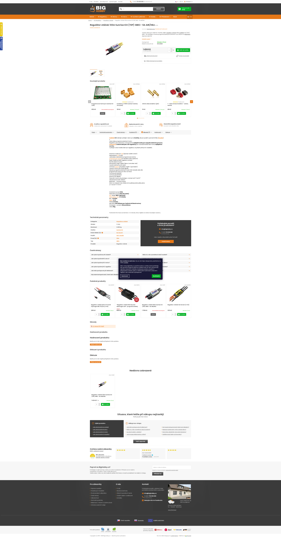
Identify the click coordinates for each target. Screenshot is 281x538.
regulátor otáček (171, 33)
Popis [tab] (93, 132)
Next (191, 101)
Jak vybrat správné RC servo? (100, 258)
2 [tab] (138, 118)
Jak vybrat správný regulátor (101, 434)
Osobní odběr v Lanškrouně (125, 495)
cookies (126, 262)
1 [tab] (137, 118)
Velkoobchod (95, 498)
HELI (151, 34)
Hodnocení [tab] (157, 132)
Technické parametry (105, 132)
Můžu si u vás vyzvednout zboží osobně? (155, 255)
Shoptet (189, 536)
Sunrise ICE (112, 144)
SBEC (118, 241)
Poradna (96, 1)
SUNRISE (181, 33)
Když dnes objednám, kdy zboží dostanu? (155, 266)
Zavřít (150, 59)
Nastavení (125, 276)
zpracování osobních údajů (172, 470)
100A (118, 238)
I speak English (113, 1)
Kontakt (120, 1)
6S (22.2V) (120, 233)
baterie (117, 167)
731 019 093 (169, 232)
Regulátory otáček (122, 221)
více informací (172, 510)
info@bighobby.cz (167, 229)
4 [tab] (141, 118)
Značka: (95, 27)
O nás (90, 1)
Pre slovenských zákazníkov (99, 493)
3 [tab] (140, 118)
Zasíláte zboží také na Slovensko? (153, 270)
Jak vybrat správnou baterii (101, 427)
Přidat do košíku (183, 50)
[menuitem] (92, 17)
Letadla (121, 235)
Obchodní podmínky (97, 500)
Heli (118, 235)
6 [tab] (143, 118)
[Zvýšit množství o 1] (171, 49)
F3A (118, 155)
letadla (160, 138)
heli (122, 154)
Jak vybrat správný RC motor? (100, 262)
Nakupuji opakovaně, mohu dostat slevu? (155, 262)
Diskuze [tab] (168, 132)
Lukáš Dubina (174, 536)
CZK (180, 1)
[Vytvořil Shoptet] (185, 536)
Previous (89, 101)
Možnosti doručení (152, 55)
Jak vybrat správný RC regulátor (101, 266)
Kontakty (119, 498)
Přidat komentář (95, 362)
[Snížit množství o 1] (171, 51)
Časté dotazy (121, 132)
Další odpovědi (140, 441)
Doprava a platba (96, 488)
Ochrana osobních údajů (98, 505)
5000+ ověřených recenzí (96, 451)
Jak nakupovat (104, 1)
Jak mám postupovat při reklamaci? (102, 270)
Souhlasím (156, 276)
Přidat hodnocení (96, 344)
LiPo (117, 197)
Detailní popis (146, 39)
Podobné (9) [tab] (133, 132)
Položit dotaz (166, 241)
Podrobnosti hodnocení (161, 29)
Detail (102, 113)
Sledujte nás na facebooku (153, 500)
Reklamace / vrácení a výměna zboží (101, 502)
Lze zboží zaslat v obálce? (134, 432)
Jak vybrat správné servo (100, 429)
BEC (110, 195)
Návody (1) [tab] (146, 132)
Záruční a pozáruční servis (124, 493)
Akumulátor (112, 197)
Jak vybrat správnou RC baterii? (101, 255)
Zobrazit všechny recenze (102, 457)
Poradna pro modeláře (97, 491)
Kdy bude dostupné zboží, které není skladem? (105, 274)
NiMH (110, 200)
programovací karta (115, 158)
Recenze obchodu (122, 491)
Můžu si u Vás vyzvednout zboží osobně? (138, 429)
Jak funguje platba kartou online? (153, 258)
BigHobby (187, 34)
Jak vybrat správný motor (100, 432)
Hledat (158, 9)
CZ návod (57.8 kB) (98, 326)
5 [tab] (142, 118)
